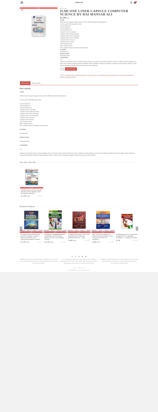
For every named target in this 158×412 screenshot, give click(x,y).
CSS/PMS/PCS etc (92, 75)
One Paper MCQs (128, 75)
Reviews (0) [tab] (36, 83)
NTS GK (121, 75)
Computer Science (80, 75)
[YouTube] (82, 256)
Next (137, 229)
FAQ (84, 267)
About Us (75, 267)
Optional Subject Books (68, 77)
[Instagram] (79, 256)
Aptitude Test (69, 75)
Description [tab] (25, 83)
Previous (21, 229)
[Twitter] (75, 256)
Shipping (80, 267)
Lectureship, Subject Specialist (107, 75)
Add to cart (71, 69)
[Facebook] (72, 256)
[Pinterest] (85, 256)
